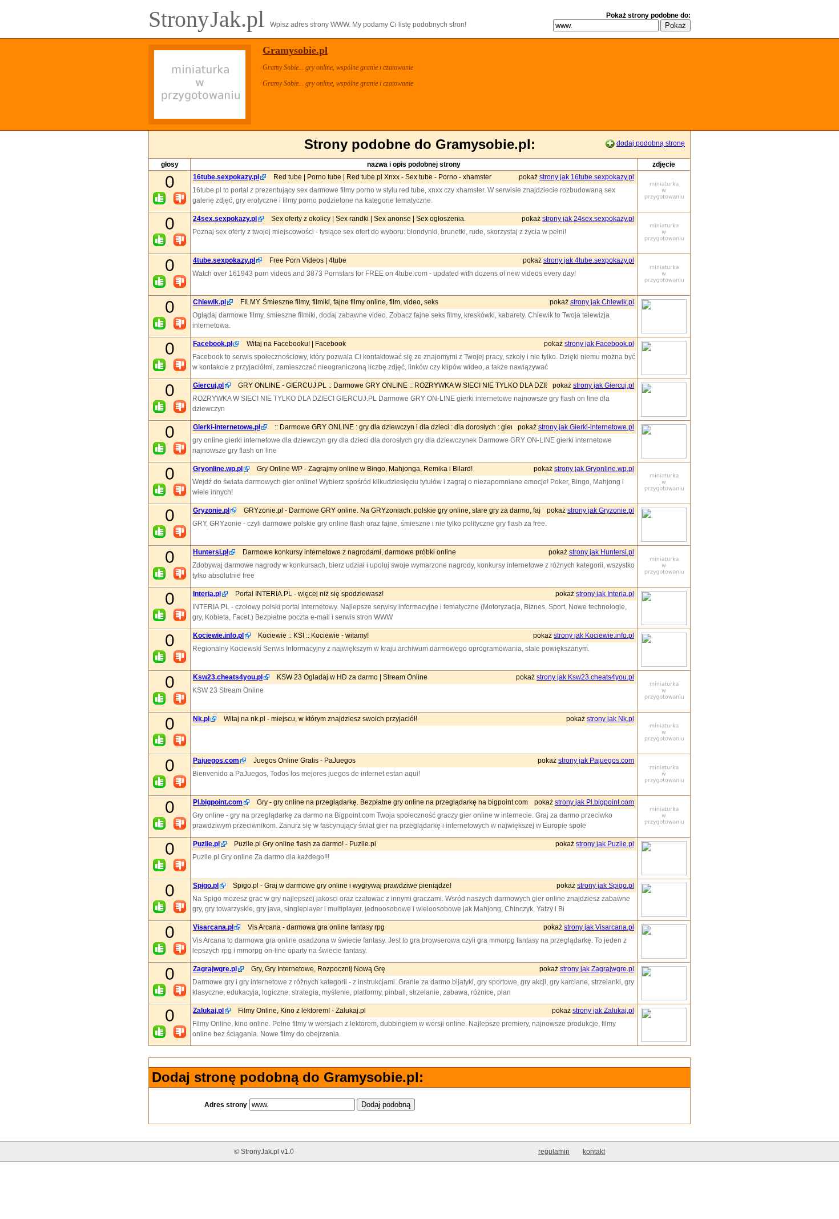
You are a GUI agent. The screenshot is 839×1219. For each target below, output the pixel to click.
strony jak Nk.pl (610, 719)
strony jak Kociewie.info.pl (594, 635)
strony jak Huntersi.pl (601, 552)
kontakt (594, 1152)
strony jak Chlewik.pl (602, 302)
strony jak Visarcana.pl (599, 927)
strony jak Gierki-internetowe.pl (586, 427)
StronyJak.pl (209, 19)
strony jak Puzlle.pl (605, 844)
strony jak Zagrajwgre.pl (597, 969)
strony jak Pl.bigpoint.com (594, 802)
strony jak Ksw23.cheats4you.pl (585, 677)
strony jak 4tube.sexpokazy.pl (588, 260)
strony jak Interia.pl (605, 594)
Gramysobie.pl (295, 50)
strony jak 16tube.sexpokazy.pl (586, 177)
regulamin (554, 1152)
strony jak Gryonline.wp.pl (594, 469)
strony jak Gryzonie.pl (600, 510)
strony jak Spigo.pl (605, 886)
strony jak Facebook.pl (599, 344)
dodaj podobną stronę (650, 143)
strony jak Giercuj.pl (603, 385)
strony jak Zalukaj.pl (603, 1011)
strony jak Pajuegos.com (596, 761)
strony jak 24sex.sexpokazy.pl (588, 219)
